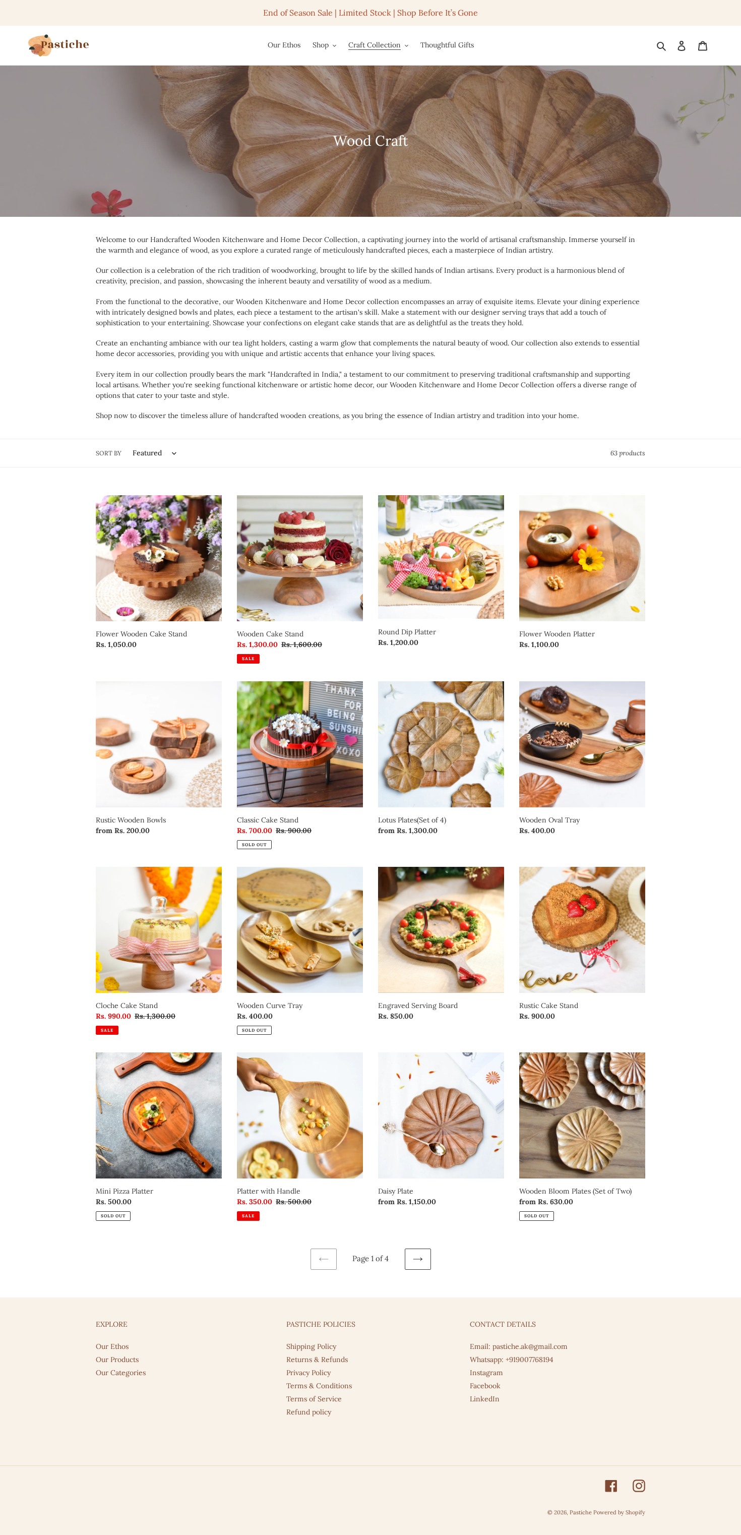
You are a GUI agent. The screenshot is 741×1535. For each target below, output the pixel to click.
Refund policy (308, 1411)
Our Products (117, 1359)
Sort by (108, 453)
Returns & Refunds (317, 1359)
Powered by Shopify (619, 1512)
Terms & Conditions (319, 1385)
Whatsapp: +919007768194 (511, 1359)
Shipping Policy (311, 1346)
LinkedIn (485, 1398)
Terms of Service (314, 1398)
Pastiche (581, 1512)
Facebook (485, 1385)
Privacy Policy (308, 1372)
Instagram (486, 1372)
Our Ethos (112, 1346)
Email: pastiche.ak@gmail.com (519, 1346)
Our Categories (121, 1372)
